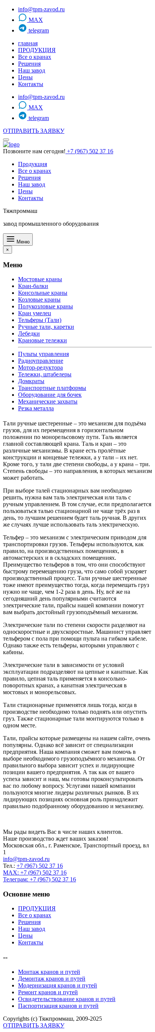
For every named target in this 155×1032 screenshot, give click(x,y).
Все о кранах (34, 57)
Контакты (30, 84)
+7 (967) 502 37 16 (89, 151)
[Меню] (6, 140)
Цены (25, 77)
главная (28, 43)
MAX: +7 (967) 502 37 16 (35, 872)
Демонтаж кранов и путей (51, 978)
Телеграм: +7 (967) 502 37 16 (39, 879)
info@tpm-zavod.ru (41, 9)
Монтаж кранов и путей (49, 972)
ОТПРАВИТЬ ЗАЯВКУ (33, 131)
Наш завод (31, 70)
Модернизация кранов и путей (57, 985)
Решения (29, 63)
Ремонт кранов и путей (48, 992)
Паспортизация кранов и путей (58, 1006)
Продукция (32, 164)
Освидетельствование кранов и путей (66, 999)
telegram (38, 30)
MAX (35, 20)
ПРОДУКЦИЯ (37, 50)
